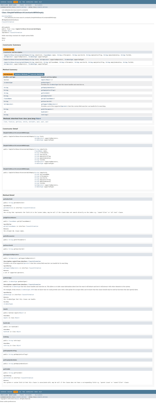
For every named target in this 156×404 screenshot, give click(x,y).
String (32, 55)
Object (10, 31)
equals (43, 79)
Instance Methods (21, 74)
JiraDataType (32, 56)
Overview (3, 2)
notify (25, 122)
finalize (11, 122)
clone (5, 122)
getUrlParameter (46, 109)
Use (20, 2)
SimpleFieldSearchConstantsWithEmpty (16, 55)
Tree (23, 2)
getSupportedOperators (48, 104)
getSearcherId (46, 101)
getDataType (45, 82)
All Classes (38, 5)
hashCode (44, 112)
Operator (9, 56)
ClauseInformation (8, 22)
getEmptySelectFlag (47, 90)
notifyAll (32, 122)
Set (5, 56)
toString (44, 114)
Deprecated (29, 2)
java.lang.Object (7, 16)
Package (9, 2)
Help (40, 2)
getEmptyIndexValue (47, 87)
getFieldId (44, 93)
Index (36, 2)
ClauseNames (47, 55)
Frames (22, 5)
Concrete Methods (36, 74)
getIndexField (46, 96)
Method (24, 7)
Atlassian (16, 398)
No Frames (28, 5)
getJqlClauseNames (47, 98)
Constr (18, 7)
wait (38, 122)
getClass (19, 122)
